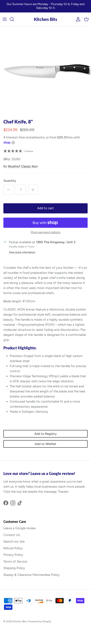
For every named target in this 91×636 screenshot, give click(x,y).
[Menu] (4, 19)
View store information (22, 252)
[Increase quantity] (33, 190)
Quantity (9, 181)
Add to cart (45, 208)
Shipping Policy (14, 568)
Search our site (14, 541)
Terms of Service (15, 561)
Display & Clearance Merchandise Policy (31, 575)
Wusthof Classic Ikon (23, 166)
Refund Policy (13, 548)
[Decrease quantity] (8, 190)
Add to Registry (45, 434)
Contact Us (11, 535)
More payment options (46, 232)
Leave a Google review (19, 528)
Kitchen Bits (20, 621)
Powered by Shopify (39, 621)
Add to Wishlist (45, 444)
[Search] (14, 19)
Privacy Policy (13, 555)
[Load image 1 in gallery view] (45, 71)
